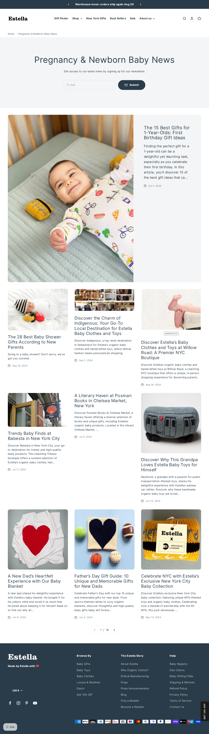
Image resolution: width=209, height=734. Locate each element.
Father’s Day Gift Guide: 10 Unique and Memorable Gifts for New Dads (103, 581)
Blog (124, 694)
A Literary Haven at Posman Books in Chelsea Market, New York (103, 400)
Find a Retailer (130, 700)
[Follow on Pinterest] (26, 703)
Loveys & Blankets (88, 682)
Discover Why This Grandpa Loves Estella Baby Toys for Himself (169, 464)
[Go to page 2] (114, 630)
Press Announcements (135, 688)
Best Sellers (118, 18)
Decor (81, 688)
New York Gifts (96, 18)
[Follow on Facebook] (10, 703)
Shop (75, 18)
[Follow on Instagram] (18, 703)
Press (124, 682)
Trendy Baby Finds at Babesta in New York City (34, 436)
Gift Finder (61, 18)
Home (11, 33)
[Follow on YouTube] (35, 703)
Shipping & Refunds (182, 682)
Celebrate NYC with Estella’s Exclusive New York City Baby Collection (170, 581)
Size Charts (177, 670)
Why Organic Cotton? (134, 670)
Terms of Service (180, 700)
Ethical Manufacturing (135, 676)
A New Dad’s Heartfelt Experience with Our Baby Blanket (34, 581)
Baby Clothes (85, 676)
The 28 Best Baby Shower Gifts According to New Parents (34, 342)
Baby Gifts (83, 664)
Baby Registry (178, 664)
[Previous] (68, 4)
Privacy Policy (179, 694)
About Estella (129, 664)
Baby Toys (83, 670)
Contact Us (177, 706)
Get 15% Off (84, 694)
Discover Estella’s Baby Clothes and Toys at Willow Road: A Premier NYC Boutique (169, 350)
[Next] (140, 4)
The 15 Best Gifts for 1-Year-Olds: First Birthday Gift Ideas (167, 133)
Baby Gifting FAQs (181, 676)
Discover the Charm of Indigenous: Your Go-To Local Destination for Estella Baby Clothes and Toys (103, 326)
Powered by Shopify (37, 721)
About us (145, 18)
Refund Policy (178, 688)
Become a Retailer (132, 706)
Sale (133, 18)
